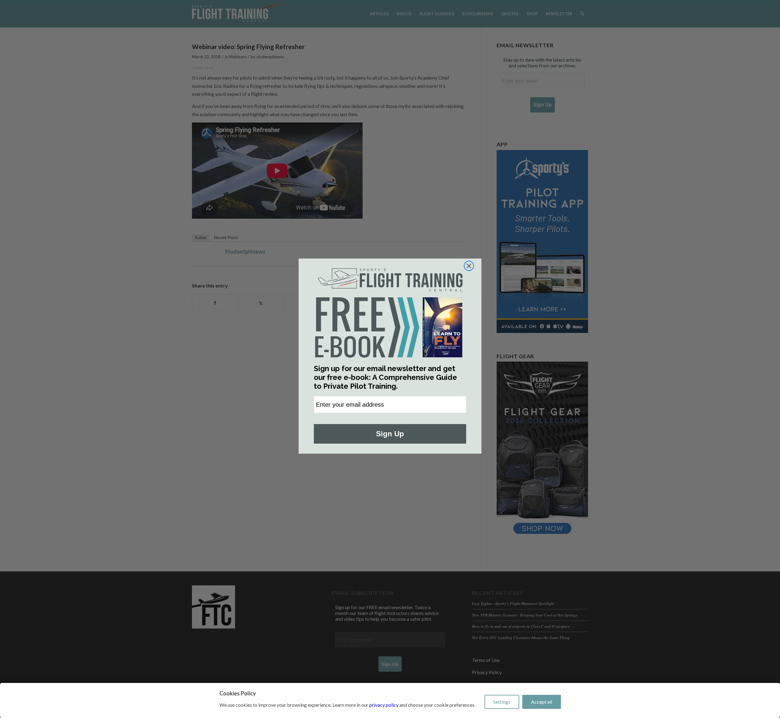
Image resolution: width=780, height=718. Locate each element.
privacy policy (384, 705)
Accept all (541, 702)
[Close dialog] (469, 266)
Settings (501, 702)
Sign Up (390, 434)
